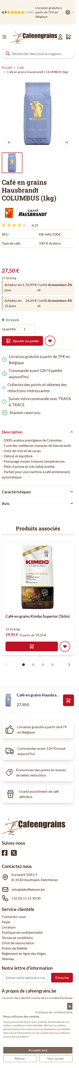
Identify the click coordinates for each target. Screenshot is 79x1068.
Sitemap (8, 959)
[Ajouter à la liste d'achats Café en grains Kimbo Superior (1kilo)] (65, 646)
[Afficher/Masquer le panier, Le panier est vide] (68, 37)
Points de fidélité (14, 948)
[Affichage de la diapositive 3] (43, 664)
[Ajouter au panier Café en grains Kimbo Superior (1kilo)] (31, 646)
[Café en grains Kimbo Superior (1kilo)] (37, 577)
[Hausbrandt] (25, 212)
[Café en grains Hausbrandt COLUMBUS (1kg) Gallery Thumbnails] (12, 162)
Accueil (7, 67)
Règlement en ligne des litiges (24, 953)
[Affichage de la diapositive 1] (23, 664)
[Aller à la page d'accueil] (34, 36)
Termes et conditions (17, 938)
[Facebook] (4, 853)
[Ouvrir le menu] (4, 36)
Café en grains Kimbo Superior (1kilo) (37, 616)
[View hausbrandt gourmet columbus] (12, 162)
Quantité (9, 329)
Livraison (9, 927)
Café (20, 67)
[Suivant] (66, 142)
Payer (6, 922)
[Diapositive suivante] (69, 664)
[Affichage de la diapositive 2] (33, 664)
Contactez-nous (14, 916)
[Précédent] (9, 142)
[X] (14, 853)
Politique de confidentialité (22, 932)
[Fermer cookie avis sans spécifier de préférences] (69, 1006)
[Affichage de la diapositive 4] (52, 664)
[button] (25, 212)
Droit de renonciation (18, 943)
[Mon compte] (60, 37)
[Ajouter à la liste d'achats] (50, 341)
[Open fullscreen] (38, 114)
